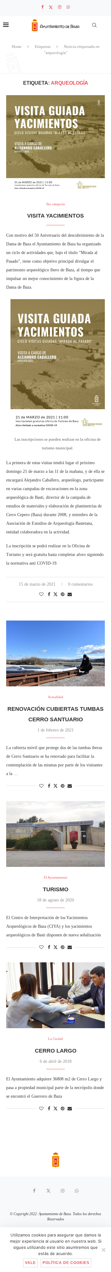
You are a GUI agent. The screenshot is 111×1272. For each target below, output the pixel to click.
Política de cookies (66, 1263)
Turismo (55, 889)
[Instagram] (59, 7)
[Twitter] (51, 7)
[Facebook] (42, 7)
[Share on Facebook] (49, 594)
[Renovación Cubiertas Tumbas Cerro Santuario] (55, 653)
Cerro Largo (55, 1051)
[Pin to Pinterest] (62, 594)
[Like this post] (41, 594)
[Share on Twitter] (55, 594)
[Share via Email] (70, 594)
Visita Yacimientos (55, 216)
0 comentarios (80, 584)
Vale (30, 1263)
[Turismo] (55, 834)
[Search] (94, 25)
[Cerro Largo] (55, 995)
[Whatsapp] (68, 7)
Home (17, 46)
